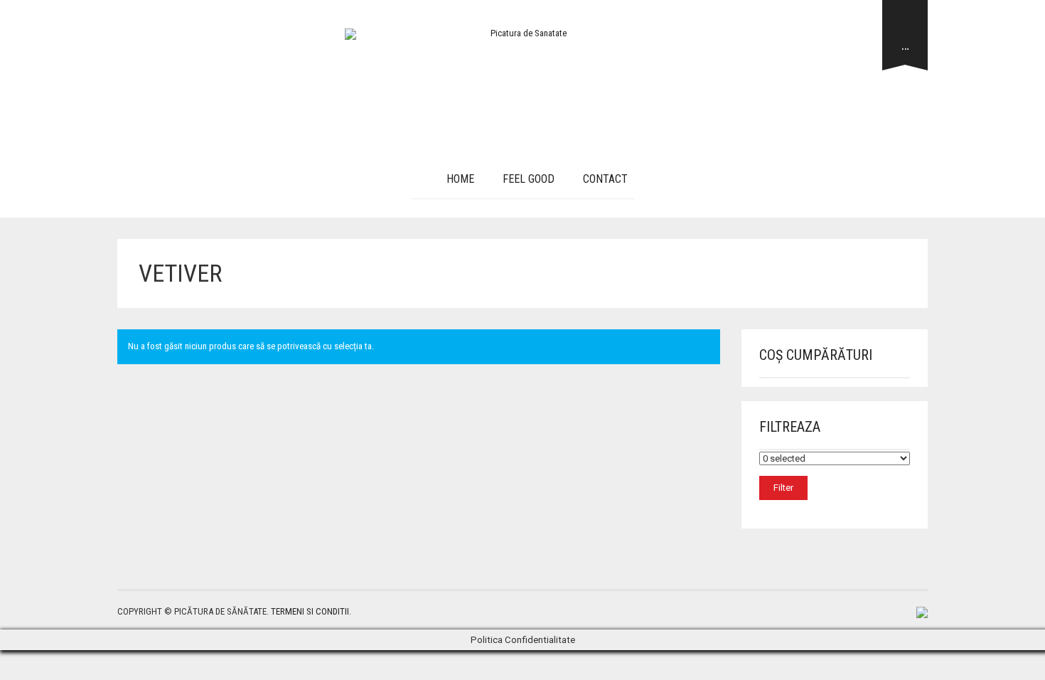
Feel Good (528, 179)
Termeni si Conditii (310, 611)
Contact (605, 179)
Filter (783, 487)
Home (460, 179)
